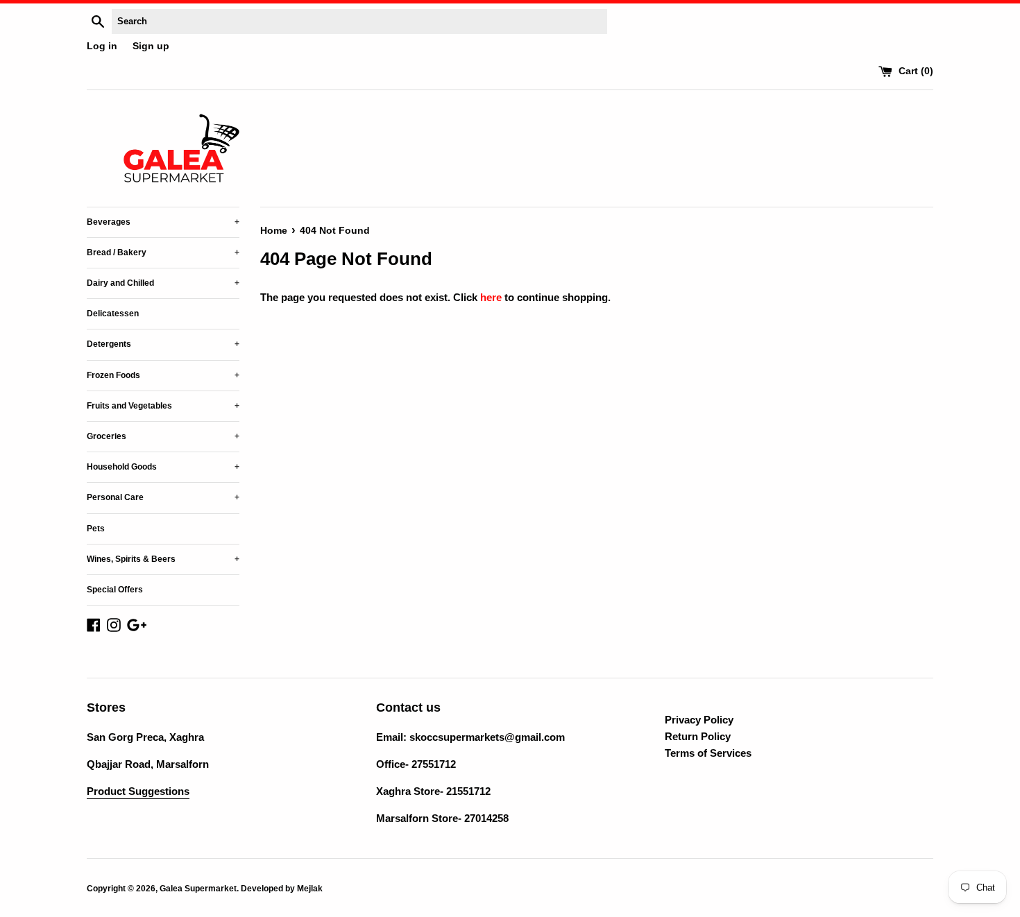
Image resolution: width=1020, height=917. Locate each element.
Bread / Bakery (163, 252)
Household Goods (163, 467)
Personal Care (163, 497)
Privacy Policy (699, 720)
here (491, 297)
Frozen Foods (163, 375)
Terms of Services (708, 753)
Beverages (163, 222)
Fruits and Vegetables (163, 406)
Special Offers (115, 589)
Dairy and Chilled (163, 283)
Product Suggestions (138, 791)
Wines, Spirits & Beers (163, 559)
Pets (96, 528)
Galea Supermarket (198, 888)
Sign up (151, 46)
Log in (102, 46)
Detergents (163, 344)
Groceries (163, 436)
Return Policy (698, 736)
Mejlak (310, 888)
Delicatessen (113, 313)
